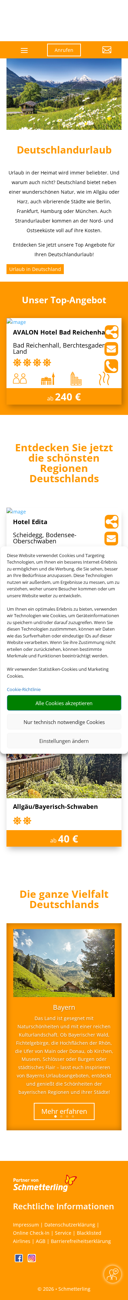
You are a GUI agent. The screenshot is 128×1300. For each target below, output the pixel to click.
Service (63, 1233)
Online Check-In (31, 1233)
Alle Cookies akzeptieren (64, 702)
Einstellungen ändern (64, 740)
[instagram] (32, 1260)
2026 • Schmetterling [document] (66, 1289)
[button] (101, 55)
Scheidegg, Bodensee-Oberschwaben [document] (44, 538)
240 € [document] (68, 396)
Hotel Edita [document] (30, 522)
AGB (40, 1241)
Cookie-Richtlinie (24, 689)
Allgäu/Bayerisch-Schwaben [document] (55, 807)
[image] (16, 322)
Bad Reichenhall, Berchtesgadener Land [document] (62, 348)
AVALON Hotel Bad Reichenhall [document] (61, 332)
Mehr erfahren (64, 1111)
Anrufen (64, 50)
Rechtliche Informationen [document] (63, 1206)
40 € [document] (68, 838)
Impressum (26, 1224)
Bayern (64, 1007)
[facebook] (19, 1260)
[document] (64, 464)
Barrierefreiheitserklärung (81, 1241)
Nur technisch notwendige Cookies (64, 721)
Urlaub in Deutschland (35, 269)
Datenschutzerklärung (69, 1224)
